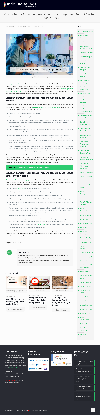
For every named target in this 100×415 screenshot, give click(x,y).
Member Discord (85, 42)
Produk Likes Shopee (86, 253)
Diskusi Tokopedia (85, 261)
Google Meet (57, 97)
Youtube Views (84, 181)
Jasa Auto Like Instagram (84, 62)
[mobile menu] (90, 4)
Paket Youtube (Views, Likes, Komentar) (84, 166)
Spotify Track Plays (86, 286)
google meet (15, 84)
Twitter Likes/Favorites (84, 319)
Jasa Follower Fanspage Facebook (86, 110)
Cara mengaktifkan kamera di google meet (46, 107)
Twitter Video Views (86, 309)
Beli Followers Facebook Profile (85, 123)
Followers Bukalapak (86, 238)
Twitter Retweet (85, 313)
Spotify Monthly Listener (85, 292)
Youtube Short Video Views (86, 186)
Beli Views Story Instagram (85, 95)
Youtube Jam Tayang (84, 193)
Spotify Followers (85, 282)
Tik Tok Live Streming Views (85, 233)
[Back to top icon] (93, 410)
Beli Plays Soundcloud (83, 336)
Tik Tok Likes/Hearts (86, 215)
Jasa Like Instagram (86, 57)
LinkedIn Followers (85, 301)
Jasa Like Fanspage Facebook (86, 117)
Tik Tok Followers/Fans (84, 210)
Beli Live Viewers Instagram (85, 75)
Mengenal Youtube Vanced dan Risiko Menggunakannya (37, 300)
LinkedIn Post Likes (86, 305)
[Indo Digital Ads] (20, 4)
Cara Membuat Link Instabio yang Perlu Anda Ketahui (15, 301)
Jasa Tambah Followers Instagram (86, 47)
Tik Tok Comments (86, 223)
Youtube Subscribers (86, 172)
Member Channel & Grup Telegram (86, 266)
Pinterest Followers (86, 297)
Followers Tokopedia (86, 257)
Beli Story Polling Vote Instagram (85, 82)
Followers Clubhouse (86, 31)
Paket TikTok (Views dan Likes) (86, 203)
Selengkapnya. (13, 367)
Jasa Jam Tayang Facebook (85, 136)
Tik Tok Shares (84, 227)
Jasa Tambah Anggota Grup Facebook (84, 144)
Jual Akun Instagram (86, 52)
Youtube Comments (86, 198)
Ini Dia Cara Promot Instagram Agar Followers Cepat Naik (83, 396)
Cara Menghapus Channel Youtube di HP (84, 388)
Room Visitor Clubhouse (84, 37)
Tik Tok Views (84, 219)
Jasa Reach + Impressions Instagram (84, 102)
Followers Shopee (85, 242)
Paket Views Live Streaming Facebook (86, 158)
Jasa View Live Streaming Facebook (86, 152)
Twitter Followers (85, 324)
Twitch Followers (85, 271)
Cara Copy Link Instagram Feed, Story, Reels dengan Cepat (61, 301)
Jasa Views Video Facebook (85, 130)
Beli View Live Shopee (84, 247)
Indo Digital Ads (21, 26)
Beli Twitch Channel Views (86, 277)
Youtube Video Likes (86, 176)
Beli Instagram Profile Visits (84, 88)
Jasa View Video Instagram (85, 69)
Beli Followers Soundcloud (84, 329)
